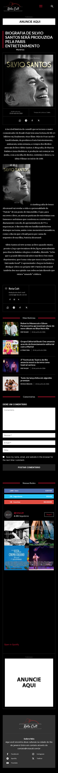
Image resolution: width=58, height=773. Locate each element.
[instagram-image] (16, 533)
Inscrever (48, 502)
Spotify (14, 758)
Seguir (49, 496)
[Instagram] (14, 299)
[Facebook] (32, 120)
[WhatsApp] (19, 120)
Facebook (15, 754)
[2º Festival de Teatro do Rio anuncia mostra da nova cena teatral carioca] (10, 365)
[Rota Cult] (6, 294)
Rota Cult (14, 288)
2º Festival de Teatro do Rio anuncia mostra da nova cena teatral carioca (35, 362)
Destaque (25, 332)
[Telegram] (26, 120)
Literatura (25, 350)
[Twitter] (38, 120)
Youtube (14, 763)
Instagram (40, 754)
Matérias (20, 49)
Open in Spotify (11, 644)
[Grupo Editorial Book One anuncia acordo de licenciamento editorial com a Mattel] (10, 347)
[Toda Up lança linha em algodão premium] (10, 384)
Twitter (39, 758)
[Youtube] (7, 763)
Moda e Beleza (26, 384)
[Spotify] (7, 758)
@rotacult (19, 513)
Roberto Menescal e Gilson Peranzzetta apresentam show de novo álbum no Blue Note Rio (37, 326)
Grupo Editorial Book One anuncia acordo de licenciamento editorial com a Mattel (38, 344)
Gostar (48, 491)
